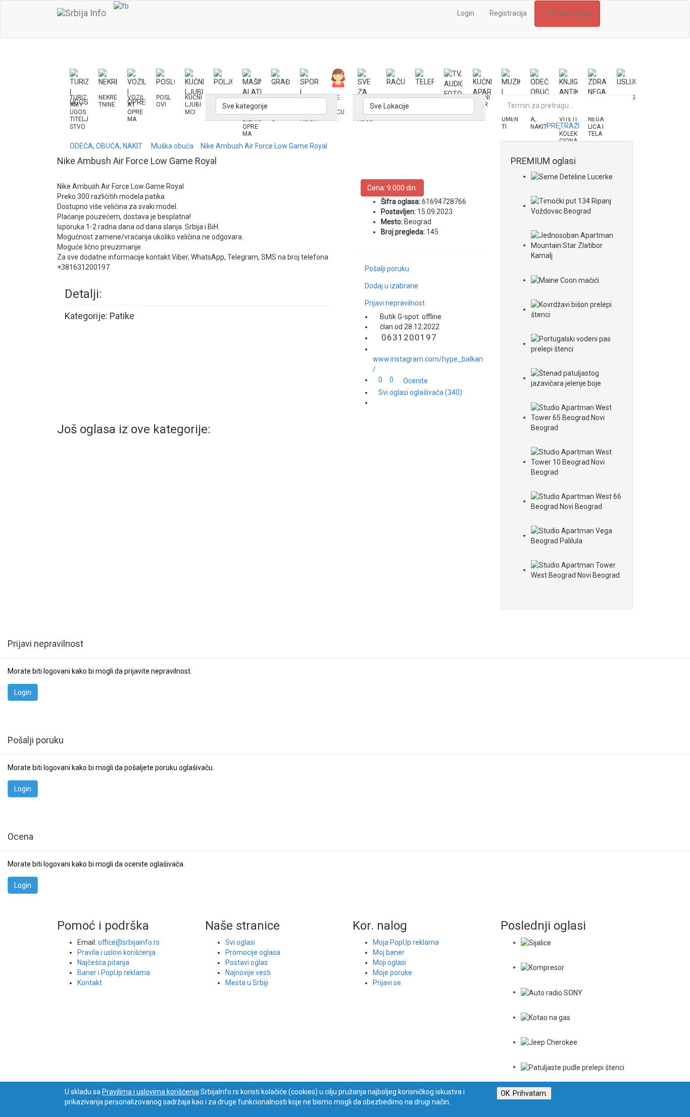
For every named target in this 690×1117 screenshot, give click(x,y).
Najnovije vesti (248, 973)
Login (465, 13)
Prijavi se (387, 983)
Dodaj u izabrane (391, 286)
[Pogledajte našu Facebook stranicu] (121, 6)
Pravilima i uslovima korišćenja (150, 1092)
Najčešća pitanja (103, 962)
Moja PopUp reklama (406, 942)
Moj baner (389, 952)
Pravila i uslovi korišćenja (116, 952)
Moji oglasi (389, 962)
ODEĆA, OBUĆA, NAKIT (106, 146)
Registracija (508, 13)
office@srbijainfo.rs (129, 942)
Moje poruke (392, 973)
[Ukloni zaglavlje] (616, 19)
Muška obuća (172, 146)
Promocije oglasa (252, 952)
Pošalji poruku (387, 269)
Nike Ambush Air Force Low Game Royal (264, 146)
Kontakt (89, 983)
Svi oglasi (240, 942)
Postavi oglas (570, 14)
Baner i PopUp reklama (113, 973)
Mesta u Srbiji (246, 983)
